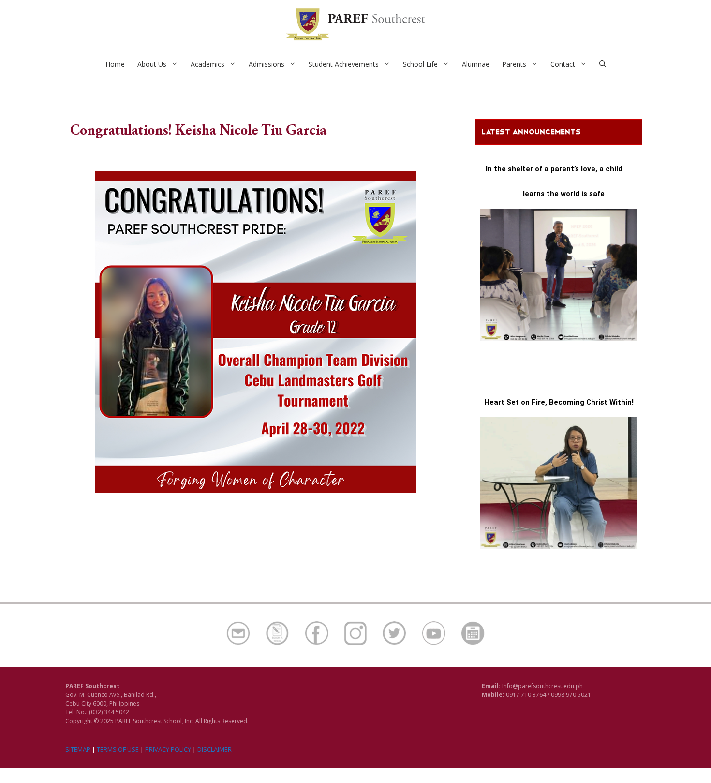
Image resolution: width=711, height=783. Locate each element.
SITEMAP (77, 749)
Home (115, 64)
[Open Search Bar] (602, 64)
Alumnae (475, 64)
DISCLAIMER (214, 749)
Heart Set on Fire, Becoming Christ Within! (559, 402)
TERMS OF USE (118, 749)
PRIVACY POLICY (168, 749)
